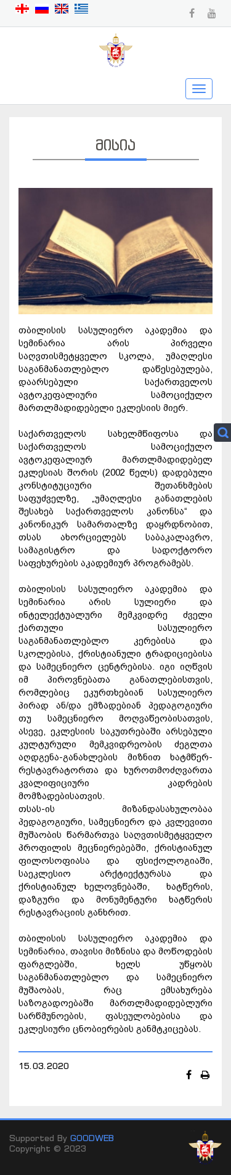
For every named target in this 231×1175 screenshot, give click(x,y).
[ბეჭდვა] (206, 1074)
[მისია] (115, 250)
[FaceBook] (190, 1074)
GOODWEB (92, 1137)
